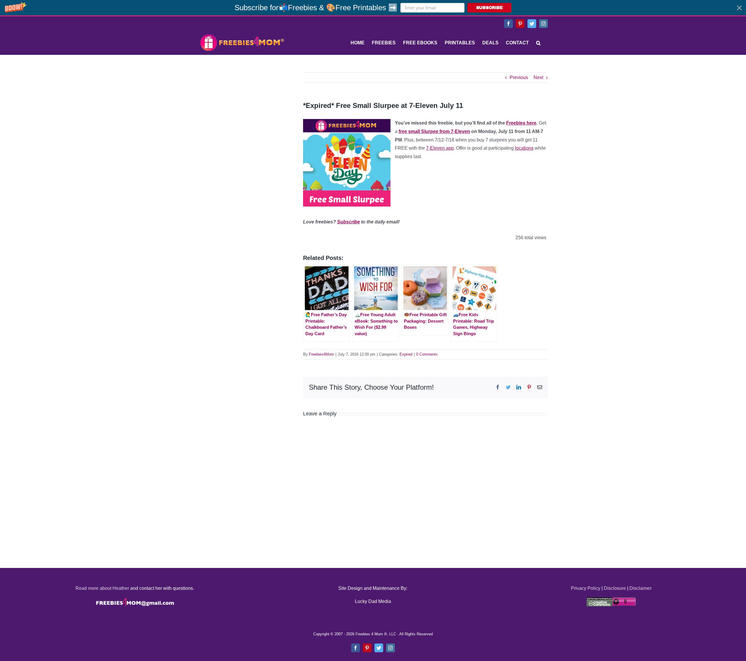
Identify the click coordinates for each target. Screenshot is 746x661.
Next (538, 77)
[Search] (538, 43)
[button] (373, 7)
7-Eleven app (440, 148)
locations (524, 148)
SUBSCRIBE (489, 8)
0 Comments (427, 354)
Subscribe (348, 221)
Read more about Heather (102, 588)
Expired (406, 354)
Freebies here (521, 122)
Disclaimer (640, 588)
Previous (519, 77)
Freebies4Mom (321, 354)
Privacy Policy (585, 588)
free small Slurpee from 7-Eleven (434, 131)
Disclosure (615, 588)
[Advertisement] (242, 108)
